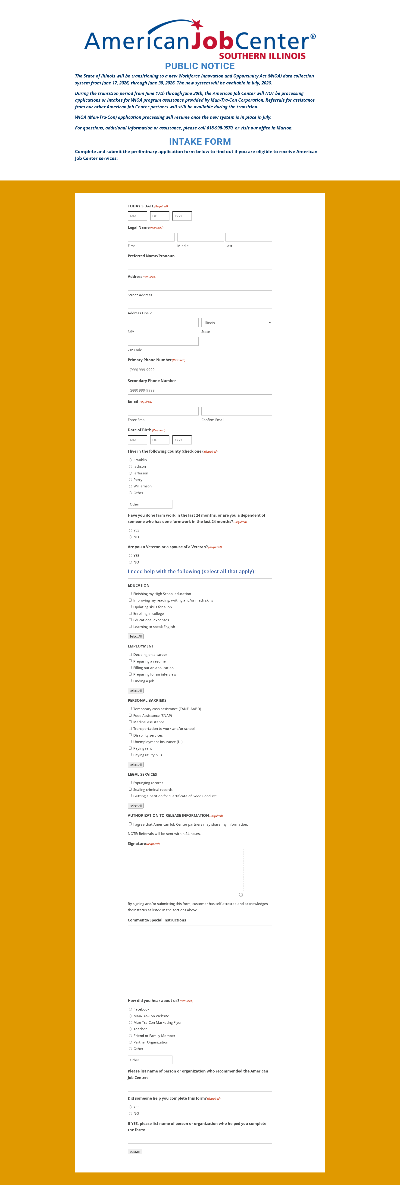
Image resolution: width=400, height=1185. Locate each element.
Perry (138, 479)
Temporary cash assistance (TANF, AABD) (167, 708)
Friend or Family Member (154, 1035)
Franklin (140, 459)
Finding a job (143, 681)
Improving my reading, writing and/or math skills (173, 600)
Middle (183, 245)
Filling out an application (153, 667)
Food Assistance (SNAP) (152, 715)
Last (228, 245)
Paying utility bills (147, 755)
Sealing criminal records (152, 789)
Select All (136, 636)
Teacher (140, 1029)
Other (138, 492)
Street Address (140, 295)
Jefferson (141, 473)
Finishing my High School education (162, 593)
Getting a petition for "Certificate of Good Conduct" (175, 796)
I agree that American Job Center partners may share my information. (190, 824)
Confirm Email (212, 419)
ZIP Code (135, 350)
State (205, 331)
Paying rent (142, 748)
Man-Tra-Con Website (151, 1016)
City (131, 331)
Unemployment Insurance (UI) (158, 741)
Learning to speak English (154, 626)
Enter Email (137, 419)
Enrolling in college (148, 613)
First (131, 245)
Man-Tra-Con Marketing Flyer (158, 1022)
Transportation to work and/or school (164, 728)
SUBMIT (135, 1152)
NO (136, 537)
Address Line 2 (140, 313)
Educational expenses (151, 620)
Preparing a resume (149, 661)
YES (136, 530)
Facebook (141, 1009)
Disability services (148, 735)
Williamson (143, 486)
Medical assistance (148, 722)
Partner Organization (151, 1042)
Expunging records (148, 782)
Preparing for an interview (154, 674)
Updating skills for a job (152, 607)
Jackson (140, 466)
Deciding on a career (150, 654)
